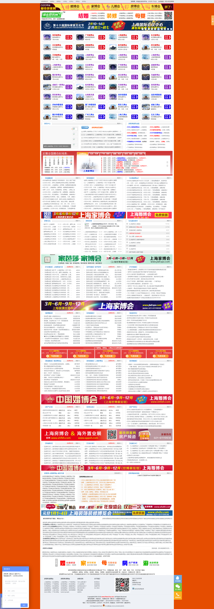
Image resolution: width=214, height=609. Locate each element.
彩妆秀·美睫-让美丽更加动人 (52, 316)
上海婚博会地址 (145, 528)
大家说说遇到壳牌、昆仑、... (102, 274)
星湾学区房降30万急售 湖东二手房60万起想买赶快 (142, 318)
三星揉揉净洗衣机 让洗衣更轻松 (95, 386)
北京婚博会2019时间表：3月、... (62, 295)
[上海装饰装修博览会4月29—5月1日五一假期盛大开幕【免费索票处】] (87, 228)
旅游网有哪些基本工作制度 (93, 316)
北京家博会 (89, 65)
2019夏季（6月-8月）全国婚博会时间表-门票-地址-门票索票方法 (146, 185)
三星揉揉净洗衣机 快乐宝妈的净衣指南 (97, 384)
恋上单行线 (118, 270)
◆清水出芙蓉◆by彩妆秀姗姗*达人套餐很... (57, 336)
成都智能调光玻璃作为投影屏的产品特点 (97, 371)
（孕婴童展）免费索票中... (164, 133)
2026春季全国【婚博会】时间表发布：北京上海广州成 (59, 180)
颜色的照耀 (76, 343)
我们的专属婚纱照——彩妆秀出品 (54, 327)
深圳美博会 (54, 532)
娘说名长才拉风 (116, 288)
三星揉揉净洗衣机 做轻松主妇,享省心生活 (97, 382)
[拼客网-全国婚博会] (83, 19)
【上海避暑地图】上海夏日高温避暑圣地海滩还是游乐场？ (144, 330)
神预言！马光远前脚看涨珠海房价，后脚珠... (57, 364)
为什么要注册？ (82, 582)
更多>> (119, 123)
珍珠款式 (140, 552)
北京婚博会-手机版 (85, 526)
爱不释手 (77, 364)
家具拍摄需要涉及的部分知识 (94, 373)
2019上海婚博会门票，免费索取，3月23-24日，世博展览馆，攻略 (147, 204)
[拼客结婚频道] (160, 518)
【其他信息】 (89, 274)
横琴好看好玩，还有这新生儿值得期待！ (140, 378)
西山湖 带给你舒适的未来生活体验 (138, 373)
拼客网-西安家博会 (58, 500)
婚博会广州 (144, 524)
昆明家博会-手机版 (62, 484)
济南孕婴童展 (57, 105)
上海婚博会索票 (58, 528)
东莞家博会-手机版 (58, 488)
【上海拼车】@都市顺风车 (136, 239)
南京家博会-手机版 (58, 482)
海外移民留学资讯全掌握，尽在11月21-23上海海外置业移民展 (145, 419)
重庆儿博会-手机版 (67, 536)
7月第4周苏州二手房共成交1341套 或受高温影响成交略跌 (144, 426)
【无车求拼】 (89, 270)
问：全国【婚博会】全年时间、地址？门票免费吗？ (96, 487)
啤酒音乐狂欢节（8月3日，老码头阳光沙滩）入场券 (142, 339)
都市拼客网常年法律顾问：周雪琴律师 (117, 601)
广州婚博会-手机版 (97, 526)
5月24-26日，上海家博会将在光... (62, 279)
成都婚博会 (89, 45)
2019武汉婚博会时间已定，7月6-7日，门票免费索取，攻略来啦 (146, 199)
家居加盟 (97, 554)
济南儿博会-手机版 (79, 536)
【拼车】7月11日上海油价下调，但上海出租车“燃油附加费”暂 (145, 286)
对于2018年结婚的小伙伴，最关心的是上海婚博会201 (59, 199)
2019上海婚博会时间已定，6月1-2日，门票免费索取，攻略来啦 (146, 188)
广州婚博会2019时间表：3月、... (62, 292)
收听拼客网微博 (139, 589)
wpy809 (77, 391)
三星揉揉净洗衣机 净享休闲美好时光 (96, 391)
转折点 (78, 366)
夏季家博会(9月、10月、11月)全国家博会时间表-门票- (100, 204)
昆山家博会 (145, 538)
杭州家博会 (89, 85)
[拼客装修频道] (151, 518)
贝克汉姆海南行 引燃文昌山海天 (53, 386)
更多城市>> (117, 473)
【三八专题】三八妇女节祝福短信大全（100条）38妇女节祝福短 (146, 293)
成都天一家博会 (58, 85)
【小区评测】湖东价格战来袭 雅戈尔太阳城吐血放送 (142, 325)
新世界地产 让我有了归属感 (52, 375)
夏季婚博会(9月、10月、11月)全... (62, 283)
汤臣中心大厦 (47, 420)
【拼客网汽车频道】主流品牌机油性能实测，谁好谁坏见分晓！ (146, 276)
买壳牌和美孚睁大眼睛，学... (102, 277)
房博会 (78, 1)
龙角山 (119, 379)
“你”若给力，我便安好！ (101, 295)
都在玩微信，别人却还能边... (102, 279)
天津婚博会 (93, 18)
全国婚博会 (54, 526)
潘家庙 (78, 373)
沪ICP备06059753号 (96, 606)
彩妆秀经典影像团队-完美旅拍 (53, 323)
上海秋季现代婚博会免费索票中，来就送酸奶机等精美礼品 (144, 458)
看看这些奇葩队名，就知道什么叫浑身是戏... (57, 371)
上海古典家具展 (166, 542)
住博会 (50, 556)
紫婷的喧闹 (76, 341)
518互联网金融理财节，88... (102, 281)
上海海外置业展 (127, 544)
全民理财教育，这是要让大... (102, 290)
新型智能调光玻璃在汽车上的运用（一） (97, 366)
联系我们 (97, 582)
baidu (62, 592)
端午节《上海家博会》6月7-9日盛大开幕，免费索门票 (100, 192)
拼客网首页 (44, 1)
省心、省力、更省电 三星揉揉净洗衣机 (97, 375)
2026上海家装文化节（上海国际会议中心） (140, 130)
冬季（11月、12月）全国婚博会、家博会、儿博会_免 (59, 190)
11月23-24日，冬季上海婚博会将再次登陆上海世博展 (59, 183)
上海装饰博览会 (78, 542)
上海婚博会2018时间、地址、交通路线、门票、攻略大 (59, 197)
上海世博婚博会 (156, 528)
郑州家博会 (54, 540)
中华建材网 (156, 554)
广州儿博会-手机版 (123, 534)
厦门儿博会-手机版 (55, 536)
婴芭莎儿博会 (57, 534)
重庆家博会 (56, 75)
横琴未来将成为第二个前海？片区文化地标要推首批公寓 (145, 380)
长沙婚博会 (155, 35)
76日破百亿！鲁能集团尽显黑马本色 (55, 388)
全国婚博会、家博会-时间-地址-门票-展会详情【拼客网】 (98, 501)
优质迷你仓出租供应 (134, 384)
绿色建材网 (121, 554)
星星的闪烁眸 (76, 329)
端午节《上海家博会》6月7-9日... (62, 270)
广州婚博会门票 (148, 530)
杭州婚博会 (101, 16)
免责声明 (97, 586)
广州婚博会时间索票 (126, 530)
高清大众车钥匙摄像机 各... (102, 272)
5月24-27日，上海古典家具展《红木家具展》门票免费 (100, 199)
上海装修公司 (77, 554)
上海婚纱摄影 (61, 552)
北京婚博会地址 (71, 530)
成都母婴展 (47, 590)
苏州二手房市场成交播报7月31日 (137, 320)
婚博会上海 (46, 530)
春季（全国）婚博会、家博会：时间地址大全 (94, 492)
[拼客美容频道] (124, 518)
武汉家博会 (130, 16)
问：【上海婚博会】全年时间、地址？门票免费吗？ (96, 485)
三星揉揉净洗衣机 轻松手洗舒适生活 (96, 377)
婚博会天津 (152, 524)
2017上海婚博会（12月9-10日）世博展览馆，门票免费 (59, 206)
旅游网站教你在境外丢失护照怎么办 (96, 323)
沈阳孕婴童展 (156, 95)
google (67, 592)
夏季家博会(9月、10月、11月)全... (62, 281)
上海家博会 (122, 13)
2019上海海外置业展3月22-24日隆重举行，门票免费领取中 (145, 409)
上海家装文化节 (140, 542)
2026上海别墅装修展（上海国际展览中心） (140, 138)
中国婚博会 (67, 528)
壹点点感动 (118, 286)
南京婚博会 (121, 524)
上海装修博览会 (68, 542)
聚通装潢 (45, 552)
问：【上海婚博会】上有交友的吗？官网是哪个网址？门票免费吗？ (147, 446)
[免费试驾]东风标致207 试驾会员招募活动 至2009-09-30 (144, 298)
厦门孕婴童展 (90, 105)
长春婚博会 (100, 532)
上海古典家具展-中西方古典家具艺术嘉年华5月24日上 (100, 194)
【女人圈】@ (135, 236)
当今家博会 (59, 542)
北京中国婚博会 (99, 530)
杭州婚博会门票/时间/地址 (157, 147)
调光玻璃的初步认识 (91, 364)
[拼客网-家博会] (111, 19)
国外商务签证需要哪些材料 (93, 343)
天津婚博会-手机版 (122, 526)
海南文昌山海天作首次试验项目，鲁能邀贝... (57, 382)
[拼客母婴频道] (133, 518)
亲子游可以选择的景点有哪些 (94, 329)
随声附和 (77, 371)
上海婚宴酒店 (79, 552)
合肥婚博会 (156, 532)
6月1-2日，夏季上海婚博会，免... (62, 272)
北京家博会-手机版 (67, 480)
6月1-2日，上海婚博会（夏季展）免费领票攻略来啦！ (59, 187)
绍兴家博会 (92, 540)
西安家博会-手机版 (50, 490)
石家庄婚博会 (139, 532)
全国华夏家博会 (47, 476)
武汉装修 (91, 554)
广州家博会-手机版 (58, 476)
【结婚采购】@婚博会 (135, 230)
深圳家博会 (122, 18)
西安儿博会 (122, 105)
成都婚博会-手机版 (146, 526)
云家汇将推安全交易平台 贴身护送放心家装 (57, 391)
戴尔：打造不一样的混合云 (52, 373)
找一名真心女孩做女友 (133, 462)
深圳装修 (61, 554)
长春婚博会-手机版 (158, 526)
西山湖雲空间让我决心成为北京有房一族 (140, 375)
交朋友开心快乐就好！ (133, 455)
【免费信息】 (48, 270)
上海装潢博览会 (99, 542)
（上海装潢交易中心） (142, 127)
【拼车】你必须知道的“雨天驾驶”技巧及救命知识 (141, 272)
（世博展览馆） (136, 133)
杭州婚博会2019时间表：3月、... (62, 290)
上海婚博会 (122, 35)
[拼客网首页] (168, 518)
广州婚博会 (93, 16)
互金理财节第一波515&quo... (102, 286)
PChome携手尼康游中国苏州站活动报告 (139, 337)
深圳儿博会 (101, 534)
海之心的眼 (76, 334)
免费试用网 (142, 554)
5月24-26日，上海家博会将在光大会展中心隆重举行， (100, 197)
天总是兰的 (76, 316)
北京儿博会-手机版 (147, 534)
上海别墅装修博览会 (111, 542)
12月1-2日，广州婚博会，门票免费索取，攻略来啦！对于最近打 (146, 209)
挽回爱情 (83, 556)
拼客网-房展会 (85, 522)
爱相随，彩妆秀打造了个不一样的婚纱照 (56, 321)
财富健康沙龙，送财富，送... (102, 283)
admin (78, 270)
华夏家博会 (115, 540)
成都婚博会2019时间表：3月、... (62, 288)
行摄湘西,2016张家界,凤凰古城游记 (138, 389)
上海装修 (84, 554)
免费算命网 (76, 556)
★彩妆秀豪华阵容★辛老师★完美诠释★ (56, 343)
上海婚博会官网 (47, 528)
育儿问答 (55, 554)
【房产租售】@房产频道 (135, 252)
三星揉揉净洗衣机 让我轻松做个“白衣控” (97, 388)
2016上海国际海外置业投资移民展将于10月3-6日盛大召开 (144, 421)
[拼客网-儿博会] (140, 19)
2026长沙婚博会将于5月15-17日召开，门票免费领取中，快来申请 (147, 181)
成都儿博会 (150, 18)
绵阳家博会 (85, 540)
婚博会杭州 (167, 524)
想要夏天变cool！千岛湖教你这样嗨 (96, 338)
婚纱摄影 (149, 554)
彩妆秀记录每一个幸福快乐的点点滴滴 (55, 318)
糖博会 (65, 556)
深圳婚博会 (56, 35)
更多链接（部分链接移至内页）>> (162, 548)
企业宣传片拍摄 (91, 556)
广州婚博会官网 (138, 530)
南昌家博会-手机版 (67, 486)
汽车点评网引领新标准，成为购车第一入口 (139, 283)
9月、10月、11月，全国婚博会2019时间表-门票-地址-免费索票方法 (147, 183)
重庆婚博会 (123, 532)
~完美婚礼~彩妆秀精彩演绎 (52, 341)
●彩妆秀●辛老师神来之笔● (52, 332)
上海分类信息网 (126, 552)
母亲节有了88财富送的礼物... (102, 288)
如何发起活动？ (82, 586)
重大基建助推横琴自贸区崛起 (52, 366)
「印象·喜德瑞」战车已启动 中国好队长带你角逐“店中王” (145, 366)
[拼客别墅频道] (106, 518)
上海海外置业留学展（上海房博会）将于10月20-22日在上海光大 (146, 414)
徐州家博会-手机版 (54, 492)
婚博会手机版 (164, 552)
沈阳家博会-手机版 (50, 484)
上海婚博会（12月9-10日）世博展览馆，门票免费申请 (59, 208)
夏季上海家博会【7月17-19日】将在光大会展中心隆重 (100, 180)
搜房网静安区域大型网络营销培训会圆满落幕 (140, 344)
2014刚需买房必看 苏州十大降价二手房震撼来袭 (141, 316)
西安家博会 (56, 95)
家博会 (59, 1)
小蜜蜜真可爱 (76, 325)
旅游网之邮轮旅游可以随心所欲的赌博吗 (97, 321)
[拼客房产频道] (142, 518)
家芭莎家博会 (60, 538)
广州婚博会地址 (94, 528)
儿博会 (65, 1)
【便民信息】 (89, 272)
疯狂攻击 (118, 338)
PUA (170, 554)
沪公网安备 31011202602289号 (114, 606)
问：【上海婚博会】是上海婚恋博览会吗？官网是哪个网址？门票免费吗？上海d (151, 453)
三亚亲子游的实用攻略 (92, 325)
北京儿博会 (158, 13)
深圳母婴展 (158, 16)
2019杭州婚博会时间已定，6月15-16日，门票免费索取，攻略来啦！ (147, 190)
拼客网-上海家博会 (67, 498)
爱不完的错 (76, 321)
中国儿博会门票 (115, 552)
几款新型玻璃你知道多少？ (93, 368)
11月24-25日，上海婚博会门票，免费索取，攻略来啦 (59, 192)
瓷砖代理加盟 (105, 554)
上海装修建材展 (47, 544)
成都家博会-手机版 (54, 480)
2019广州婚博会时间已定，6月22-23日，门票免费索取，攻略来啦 (147, 195)
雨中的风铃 (76, 368)
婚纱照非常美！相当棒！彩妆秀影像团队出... (57, 329)
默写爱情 (118, 364)
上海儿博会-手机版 (135, 534)
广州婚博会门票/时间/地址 (134, 147)
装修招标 (135, 554)
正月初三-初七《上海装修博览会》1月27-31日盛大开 (100, 185)
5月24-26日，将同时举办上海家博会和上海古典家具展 (100, 201)
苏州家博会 (89, 75)
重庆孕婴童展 (57, 115)
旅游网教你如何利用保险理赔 (94, 341)
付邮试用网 (87, 552)
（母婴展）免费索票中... (139, 136)
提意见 (79, 592)
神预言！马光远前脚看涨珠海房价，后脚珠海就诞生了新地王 (146, 364)
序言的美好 (76, 332)
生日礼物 (134, 552)
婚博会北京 (136, 524)
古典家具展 (89, 95)
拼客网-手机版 (152, 1)
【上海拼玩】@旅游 (134, 224)
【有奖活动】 (48, 288)
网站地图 (80, 590)
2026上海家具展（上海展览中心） (160, 138)
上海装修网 (68, 554)
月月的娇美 (76, 327)
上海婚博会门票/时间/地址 (134, 144)
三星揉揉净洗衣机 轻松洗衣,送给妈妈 (96, 379)
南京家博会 (137, 538)
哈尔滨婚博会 (148, 532)
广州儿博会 (150, 16)
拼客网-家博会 (66, 522)
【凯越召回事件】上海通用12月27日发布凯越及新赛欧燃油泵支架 (147, 269)
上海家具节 (57, 544)
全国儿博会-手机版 (110, 534)
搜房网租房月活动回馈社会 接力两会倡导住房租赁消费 (143, 341)
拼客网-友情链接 (47, 548)
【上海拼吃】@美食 (134, 242)
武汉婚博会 (101, 18)
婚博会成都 (46, 526)
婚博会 (52, 1)
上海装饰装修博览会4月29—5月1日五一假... (104, 224)
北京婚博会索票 (81, 530)
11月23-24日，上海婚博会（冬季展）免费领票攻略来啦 (59, 185)
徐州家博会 (100, 540)
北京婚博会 (56, 45)
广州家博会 (122, 16)
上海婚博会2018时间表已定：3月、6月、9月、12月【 (59, 204)
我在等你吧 (118, 272)
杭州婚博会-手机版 (134, 526)
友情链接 (97, 584)
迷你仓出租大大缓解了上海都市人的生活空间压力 (143, 391)
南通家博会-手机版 (67, 492)
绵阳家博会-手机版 (62, 490)
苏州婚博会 (108, 532)
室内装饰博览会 (122, 542)
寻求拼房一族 (47, 425)
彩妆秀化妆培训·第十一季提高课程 (54, 334)
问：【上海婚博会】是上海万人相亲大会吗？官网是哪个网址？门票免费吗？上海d (151, 450)
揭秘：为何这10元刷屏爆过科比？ (54, 377)
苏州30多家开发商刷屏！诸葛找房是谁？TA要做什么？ (143, 412)
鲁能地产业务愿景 (49, 384)
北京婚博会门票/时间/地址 (157, 144)
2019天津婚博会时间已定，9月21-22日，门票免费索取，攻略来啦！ (147, 202)
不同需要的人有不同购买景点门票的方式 (97, 332)
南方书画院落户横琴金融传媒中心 (138, 371)
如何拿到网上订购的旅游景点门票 (95, 334)
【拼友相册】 (132, 246)
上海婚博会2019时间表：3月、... (62, 297)
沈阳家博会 (164, 532)
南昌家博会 (46, 540)
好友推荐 (118, 375)
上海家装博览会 (89, 542)
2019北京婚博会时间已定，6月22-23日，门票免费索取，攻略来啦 (147, 192)
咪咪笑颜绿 (76, 336)
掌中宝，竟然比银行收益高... (102, 292)
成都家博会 (130, 18)
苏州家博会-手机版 (54, 486)
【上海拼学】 (132, 249)
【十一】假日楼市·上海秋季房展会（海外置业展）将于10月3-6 (146, 423)
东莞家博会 (62, 540)
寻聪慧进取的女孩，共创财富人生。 (137, 460)
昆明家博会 (160, 538)
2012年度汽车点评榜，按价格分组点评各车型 (140, 279)
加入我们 (97, 588)
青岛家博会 (129, 538)
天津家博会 (122, 85)
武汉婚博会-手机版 (110, 526)
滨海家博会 (99, 538)
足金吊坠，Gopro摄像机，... (102, 297)
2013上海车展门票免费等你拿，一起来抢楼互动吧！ (142, 274)
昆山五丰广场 (47, 413)
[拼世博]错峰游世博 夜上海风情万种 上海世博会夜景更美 (143, 290)
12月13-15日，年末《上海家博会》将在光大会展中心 (100, 187)
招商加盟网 (164, 554)
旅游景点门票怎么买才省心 (93, 336)
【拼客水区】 (135, 227)
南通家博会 (108, 540)
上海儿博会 (150, 13)
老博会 (71, 1)
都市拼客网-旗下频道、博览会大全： (54, 518)
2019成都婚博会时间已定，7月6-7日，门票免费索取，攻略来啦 (146, 197)
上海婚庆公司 (70, 552)
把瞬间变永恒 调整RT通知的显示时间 (138, 334)
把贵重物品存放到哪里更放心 (137, 387)
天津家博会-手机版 (62, 478)
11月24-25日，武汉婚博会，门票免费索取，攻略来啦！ (59, 194)
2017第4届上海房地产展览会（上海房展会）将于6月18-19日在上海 (147, 416)
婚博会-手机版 (63, 526)
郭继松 (119, 325)
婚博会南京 (85, 532)
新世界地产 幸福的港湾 (51, 379)
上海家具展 (157, 542)
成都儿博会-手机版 (159, 534)
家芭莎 (168, 540)
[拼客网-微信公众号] (168, 19)
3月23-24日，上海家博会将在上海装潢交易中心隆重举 (100, 208)
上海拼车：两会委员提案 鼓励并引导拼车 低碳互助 (142, 288)
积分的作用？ (81, 588)
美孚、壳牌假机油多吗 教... (102, 270)
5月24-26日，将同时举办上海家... (62, 277)
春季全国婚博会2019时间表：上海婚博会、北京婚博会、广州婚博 (147, 206)
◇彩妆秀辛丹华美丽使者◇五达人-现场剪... (57, 338)
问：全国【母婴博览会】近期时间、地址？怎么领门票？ (98, 489)
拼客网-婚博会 (47, 522)
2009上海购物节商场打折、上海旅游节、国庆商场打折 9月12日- (146, 295)
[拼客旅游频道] (115, 518)
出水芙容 (118, 279)
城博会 (60, 556)
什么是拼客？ (81, 584)
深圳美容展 (62, 532)
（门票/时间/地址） (160, 136)
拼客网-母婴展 (76, 522)
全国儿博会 (158, 18)
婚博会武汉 (159, 524)
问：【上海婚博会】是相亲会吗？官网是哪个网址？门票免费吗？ (146, 448)
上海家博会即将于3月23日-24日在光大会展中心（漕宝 (100, 206)
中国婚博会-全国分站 (49, 524)
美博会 (84, 1)
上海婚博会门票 (135, 528)
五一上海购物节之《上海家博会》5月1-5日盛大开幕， (100, 183)
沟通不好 (77, 377)
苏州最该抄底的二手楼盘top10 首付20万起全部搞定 (142, 327)
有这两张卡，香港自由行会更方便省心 (96, 327)
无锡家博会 (155, 75)
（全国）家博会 (160, 130)
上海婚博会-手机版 (73, 526)
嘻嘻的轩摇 (76, 318)
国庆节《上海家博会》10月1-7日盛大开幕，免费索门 (100, 190)
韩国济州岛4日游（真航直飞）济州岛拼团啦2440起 (142, 332)
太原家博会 (131, 532)
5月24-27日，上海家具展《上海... (62, 274)
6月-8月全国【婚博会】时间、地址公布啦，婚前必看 (59, 201)
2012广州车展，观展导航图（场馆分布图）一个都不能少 (144, 281)
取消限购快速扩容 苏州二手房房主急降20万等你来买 (142, 323)
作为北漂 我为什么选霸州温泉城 (53, 368)
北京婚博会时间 (76, 528)
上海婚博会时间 (166, 528)
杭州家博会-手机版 (50, 478)
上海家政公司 (96, 552)
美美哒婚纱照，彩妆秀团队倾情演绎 (54, 325)
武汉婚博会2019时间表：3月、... (62, 286)
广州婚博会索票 (159, 530)
